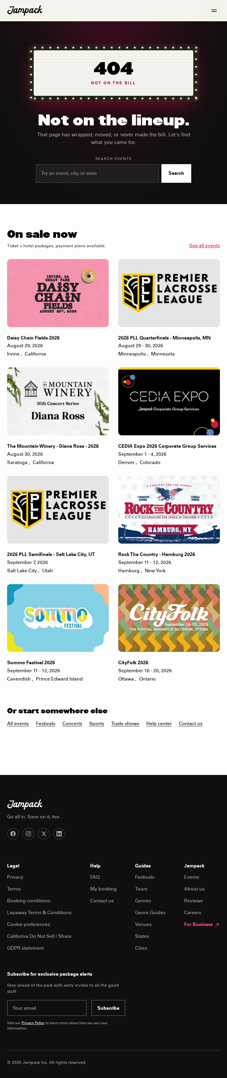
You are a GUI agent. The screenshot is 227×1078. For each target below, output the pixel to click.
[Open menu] (214, 11)
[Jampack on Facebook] (13, 834)
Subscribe (108, 1008)
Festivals (45, 724)
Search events (113, 159)
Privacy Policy (33, 1023)
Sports (96, 724)
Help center (159, 724)
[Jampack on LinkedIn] (59, 834)
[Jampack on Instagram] (28, 834)
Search (176, 173)
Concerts (72, 724)
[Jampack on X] (44, 834)
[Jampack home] (25, 11)
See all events (204, 246)
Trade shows (125, 724)
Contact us (190, 724)
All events (18, 724)
